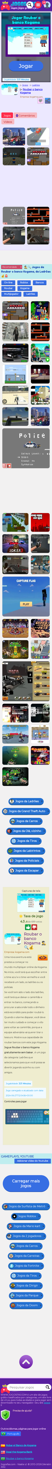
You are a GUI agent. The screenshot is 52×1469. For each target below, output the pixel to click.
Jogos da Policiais (27, 860)
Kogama (24, 288)
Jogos (7, 115)
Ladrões (30, 294)
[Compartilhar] (48, 101)
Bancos (40, 282)
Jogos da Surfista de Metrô (27, 1206)
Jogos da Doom (27, 1305)
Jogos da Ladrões (27, 801)
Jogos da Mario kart (27, 1226)
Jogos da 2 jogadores (27, 1236)
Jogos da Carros (27, 821)
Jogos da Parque (27, 1295)
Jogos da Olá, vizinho (27, 831)
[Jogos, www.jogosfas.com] (19, 5)
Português (13, 1433)
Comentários (26, 115)
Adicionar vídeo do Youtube (32, 1161)
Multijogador (11, 294)
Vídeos (8, 121)
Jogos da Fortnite (27, 1265)
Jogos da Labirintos (27, 850)
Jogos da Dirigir (27, 1285)
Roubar (8, 288)
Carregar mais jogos (26, 1183)
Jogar (26, 66)
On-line (8, 282)
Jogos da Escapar (27, 870)
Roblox (24, 282)
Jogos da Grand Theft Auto (27, 811)
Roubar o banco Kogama (20, 1458)
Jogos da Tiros (27, 840)
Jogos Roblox (27, 1216)
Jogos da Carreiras (27, 1255)
